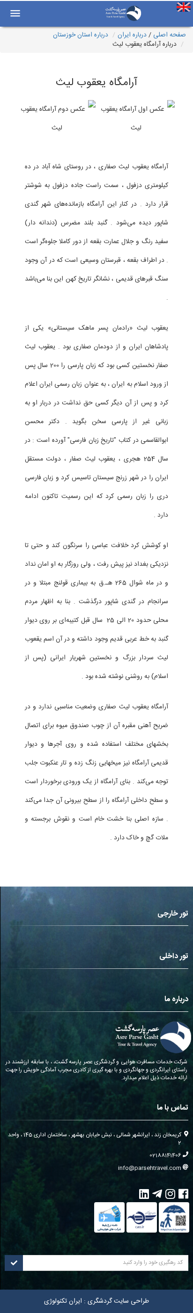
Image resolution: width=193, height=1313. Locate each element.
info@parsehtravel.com (149, 1168)
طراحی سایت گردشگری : (115, 1301)
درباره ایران (132, 35)
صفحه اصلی (169, 35)
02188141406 (165, 1155)
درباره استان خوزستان (80, 35)
